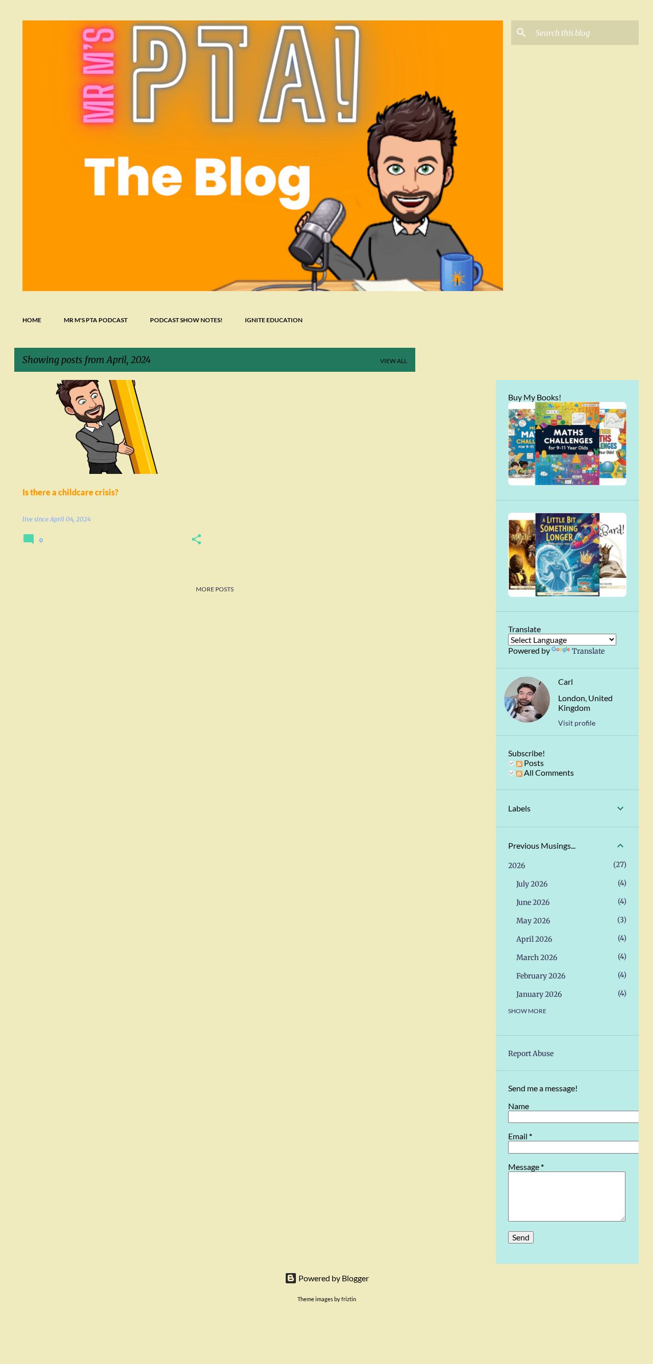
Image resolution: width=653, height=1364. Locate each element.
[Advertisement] (455, 533)
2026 (516, 865)
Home (31, 320)
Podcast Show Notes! (186, 320)
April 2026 (534, 939)
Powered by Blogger (333, 1278)
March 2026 (536, 957)
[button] (196, 540)
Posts (533, 763)
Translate (588, 651)
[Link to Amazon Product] (567, 483)
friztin (348, 1299)
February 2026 (540, 975)
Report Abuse (531, 1053)
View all (393, 361)
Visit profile (576, 723)
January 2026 (539, 994)
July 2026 (531, 884)
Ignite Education (274, 320)
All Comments (548, 772)
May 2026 (533, 920)
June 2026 (532, 902)
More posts (215, 589)
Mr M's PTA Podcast (96, 320)
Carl (565, 681)
